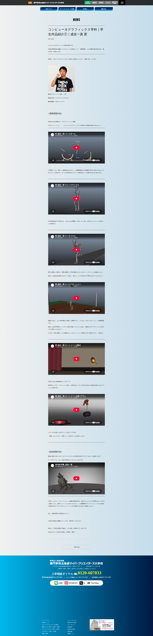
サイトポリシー (72, 624)
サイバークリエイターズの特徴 (50, 624)
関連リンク (70, 633)
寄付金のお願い (72, 629)
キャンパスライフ (72, 620)
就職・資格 (45, 633)
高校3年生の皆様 (72, 622)
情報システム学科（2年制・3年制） (51, 627)
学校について (45, 622)
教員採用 (70, 627)
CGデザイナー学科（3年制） (49, 631)
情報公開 (70, 631)
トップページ (45, 620)
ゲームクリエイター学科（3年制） (51, 629)
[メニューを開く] (122, 2)
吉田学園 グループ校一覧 (93, 566)
